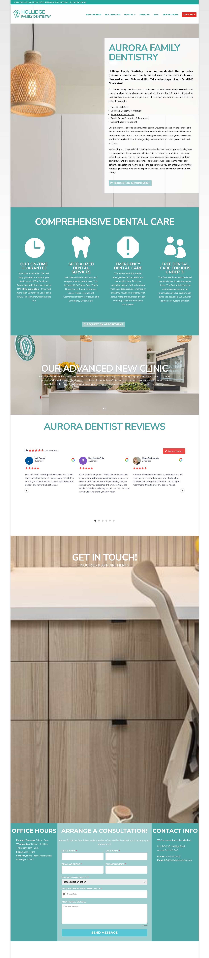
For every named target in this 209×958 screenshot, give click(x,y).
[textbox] (102, 882)
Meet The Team (93, 15)
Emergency (189, 15)
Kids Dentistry (112, 15)
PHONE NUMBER (115, 864)
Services (128, 15)
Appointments (170, 15)
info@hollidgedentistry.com (178, 860)
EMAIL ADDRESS (72, 864)
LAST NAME (112, 850)
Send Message (104, 932)
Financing (145, 15)
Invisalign (137, 110)
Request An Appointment (132, 183)
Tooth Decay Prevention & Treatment (130, 118)
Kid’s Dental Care (119, 107)
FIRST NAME (69, 850)
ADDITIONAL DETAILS (74, 901)
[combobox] (104, 882)
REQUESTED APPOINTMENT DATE (82, 888)
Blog (156, 15)
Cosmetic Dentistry (120, 110)
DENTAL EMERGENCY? (75, 877)
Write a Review (175, 451)
